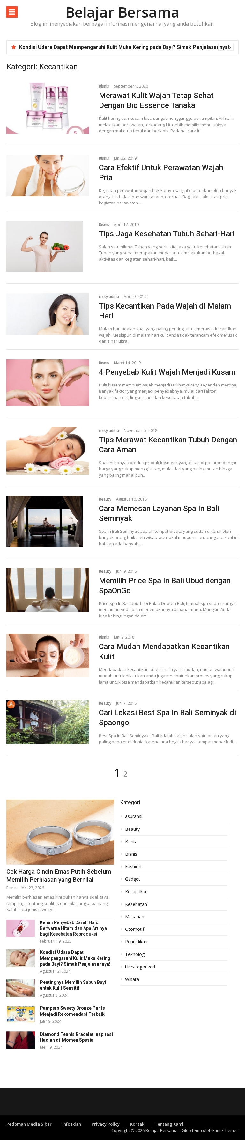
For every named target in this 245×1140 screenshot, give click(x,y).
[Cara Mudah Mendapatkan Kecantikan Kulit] (47, 655)
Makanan (134, 917)
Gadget (132, 879)
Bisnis (104, 86)
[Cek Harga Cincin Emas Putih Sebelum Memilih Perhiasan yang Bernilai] (60, 832)
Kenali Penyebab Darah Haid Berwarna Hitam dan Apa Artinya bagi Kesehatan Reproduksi (73, 928)
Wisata (132, 979)
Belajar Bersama (122, 12)
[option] (126, 47)
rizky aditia (109, 296)
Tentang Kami (169, 1124)
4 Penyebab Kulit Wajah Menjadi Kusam (167, 372)
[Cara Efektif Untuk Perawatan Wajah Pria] (47, 175)
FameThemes (225, 1130)
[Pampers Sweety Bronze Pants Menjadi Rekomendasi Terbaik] (20, 1014)
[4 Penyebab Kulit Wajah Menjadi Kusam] (47, 382)
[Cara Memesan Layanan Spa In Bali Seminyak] (47, 521)
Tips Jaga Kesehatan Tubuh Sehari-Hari (166, 233)
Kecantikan (136, 892)
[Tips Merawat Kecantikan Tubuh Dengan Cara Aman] (47, 451)
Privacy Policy (106, 1124)
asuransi (133, 816)
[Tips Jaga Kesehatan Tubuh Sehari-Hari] (47, 246)
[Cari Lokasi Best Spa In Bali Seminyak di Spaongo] (47, 722)
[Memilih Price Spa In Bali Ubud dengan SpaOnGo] (47, 590)
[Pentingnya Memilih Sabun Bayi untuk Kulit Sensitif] (20, 988)
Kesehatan (136, 904)
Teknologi (135, 954)
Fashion (133, 866)
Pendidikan (136, 942)
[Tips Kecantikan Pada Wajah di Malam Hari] (47, 314)
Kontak (137, 1124)
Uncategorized (140, 967)
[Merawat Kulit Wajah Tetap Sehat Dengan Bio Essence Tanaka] (47, 108)
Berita (131, 842)
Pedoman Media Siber (29, 1124)
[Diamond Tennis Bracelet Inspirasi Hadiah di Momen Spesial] (20, 1040)
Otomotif (134, 929)
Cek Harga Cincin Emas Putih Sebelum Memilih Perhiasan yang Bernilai (58, 875)
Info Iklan (71, 1124)
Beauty (105, 499)
